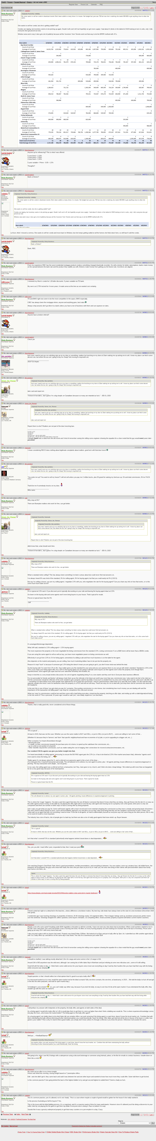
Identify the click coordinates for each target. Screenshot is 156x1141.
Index (18, 1114)
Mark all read (14, 1126)
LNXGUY (12, 1119)
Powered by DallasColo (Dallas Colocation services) (87, 1126)
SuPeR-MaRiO (6, 153)
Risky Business (29, 150)
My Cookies (5, 1126)
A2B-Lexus (5, 282)
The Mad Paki (32, 1119)
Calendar (94, 4)
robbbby (27, 11)
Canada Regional (19, 2)
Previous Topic (8, 1114)
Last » (152, 8)
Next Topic (25, 1114)
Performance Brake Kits (90, 1132)
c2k (26, 498)
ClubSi (3, 2)
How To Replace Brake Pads (129, 1132)
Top (2, 146)
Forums (10, 2)
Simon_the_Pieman (30, 403)
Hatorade (27, 448)
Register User (73, 4)
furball (3, 731)
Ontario (29, 2)
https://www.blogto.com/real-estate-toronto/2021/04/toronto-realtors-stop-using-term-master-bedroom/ (63, 893)
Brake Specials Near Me (108, 1132)
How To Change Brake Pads (36, 1132)
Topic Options (6, 8)
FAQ (101, 4)
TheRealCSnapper (21, 1119)
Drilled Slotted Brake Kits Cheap (58, 1132)
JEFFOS (4, 592)
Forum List (84, 4)
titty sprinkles (28, 378)
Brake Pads (21, 1132)
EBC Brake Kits (75, 1132)
